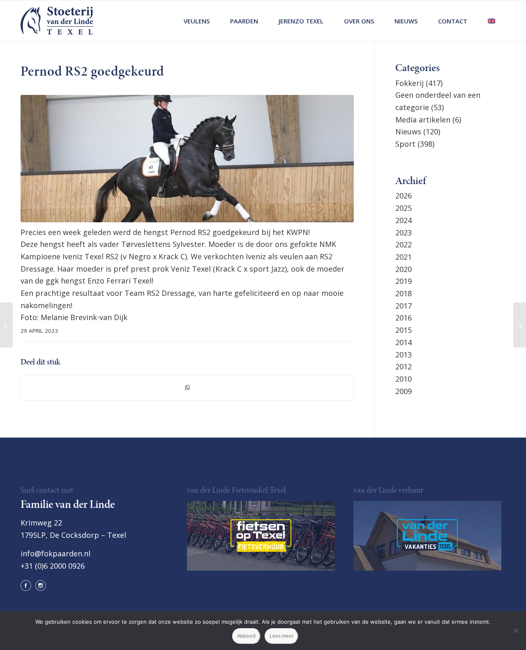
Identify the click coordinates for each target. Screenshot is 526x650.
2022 (403, 244)
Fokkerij (409, 83)
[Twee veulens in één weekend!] (519, 325)
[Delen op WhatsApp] (187, 387)
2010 (403, 379)
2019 (403, 281)
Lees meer (281, 636)
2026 (403, 196)
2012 (403, 366)
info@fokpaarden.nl (55, 553)
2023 (403, 232)
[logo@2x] (57, 20)
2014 (403, 342)
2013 (403, 355)
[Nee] (516, 631)
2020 (403, 269)
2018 (403, 293)
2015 (403, 330)
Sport (405, 144)
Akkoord (246, 636)
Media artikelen (422, 119)
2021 (403, 257)
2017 (403, 306)
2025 (403, 208)
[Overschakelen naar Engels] (491, 20)
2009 (403, 391)
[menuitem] (196, 20)
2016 (403, 318)
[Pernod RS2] (187, 158)
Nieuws (408, 131)
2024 (403, 220)
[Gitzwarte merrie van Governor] (6, 325)
